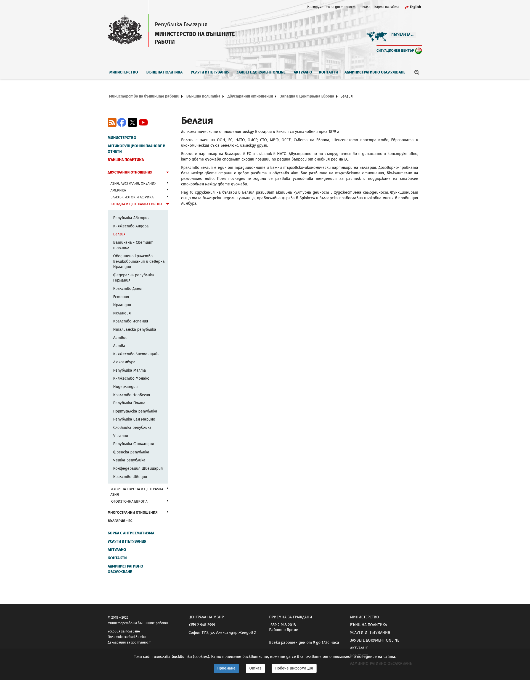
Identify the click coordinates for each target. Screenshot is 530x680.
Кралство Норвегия (131, 395)
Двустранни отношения (250, 96)
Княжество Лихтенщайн (136, 354)
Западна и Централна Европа (307, 96)
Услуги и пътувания (210, 72)
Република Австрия (131, 218)
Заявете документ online (260, 72)
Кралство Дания (128, 288)
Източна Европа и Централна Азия (136, 492)
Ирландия (122, 305)
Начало (364, 7)
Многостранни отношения (133, 512)
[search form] (417, 72)
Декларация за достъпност (129, 642)
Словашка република (132, 427)
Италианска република (134, 329)
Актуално (303, 72)
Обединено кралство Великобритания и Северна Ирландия (139, 261)
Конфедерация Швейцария (138, 468)
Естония (121, 297)
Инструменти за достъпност (331, 7)
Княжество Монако (131, 378)
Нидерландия (125, 386)
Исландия (122, 313)
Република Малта (129, 370)
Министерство (123, 72)
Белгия (119, 234)
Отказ (255, 668)
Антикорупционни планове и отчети (136, 149)
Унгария (120, 436)
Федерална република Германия (133, 278)
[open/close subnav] (167, 173)
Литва (119, 345)
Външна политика (164, 72)
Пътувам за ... (402, 34)
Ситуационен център (395, 50)
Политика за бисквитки (127, 637)
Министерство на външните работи (144, 96)
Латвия (120, 337)
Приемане (226, 668)
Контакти (328, 72)
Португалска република (135, 411)
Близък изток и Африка (131, 197)
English (415, 7)
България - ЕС (120, 521)
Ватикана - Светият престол (133, 245)
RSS (112, 122)
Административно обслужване (374, 72)
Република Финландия (133, 444)
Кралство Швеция (130, 476)
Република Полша (129, 403)
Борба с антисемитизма (131, 533)
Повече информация (294, 668)
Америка (118, 190)
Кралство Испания (130, 321)
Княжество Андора (131, 226)
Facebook (121, 122)
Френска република (131, 452)
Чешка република (129, 460)
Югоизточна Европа (128, 501)
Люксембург (124, 362)
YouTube (143, 122)
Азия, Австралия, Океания (133, 183)
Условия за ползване (124, 631)
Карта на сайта (386, 7)
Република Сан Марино (134, 419)
